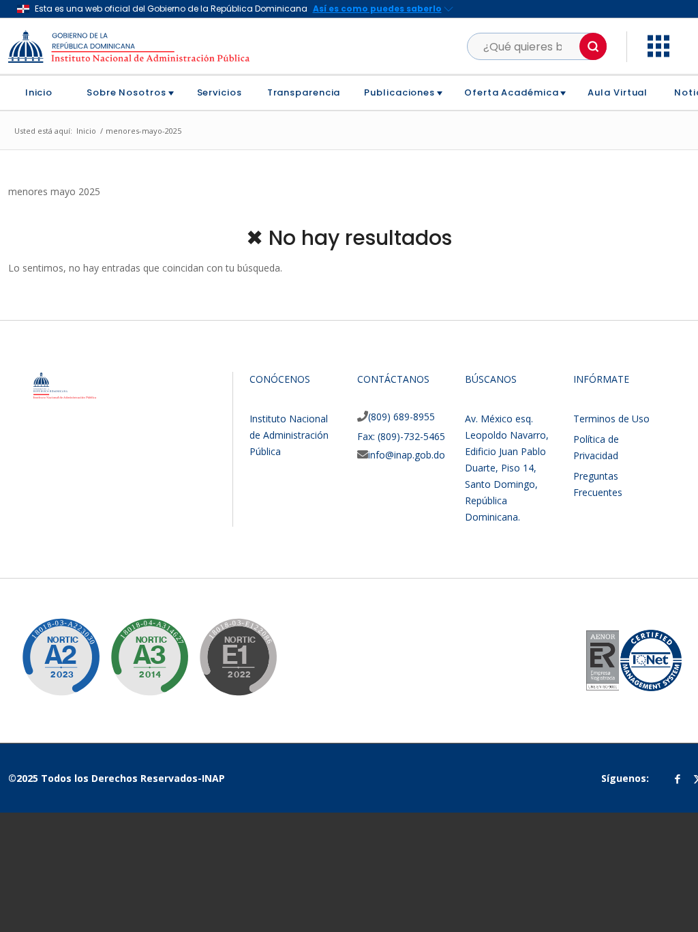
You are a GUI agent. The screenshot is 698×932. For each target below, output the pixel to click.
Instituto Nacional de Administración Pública (289, 435)
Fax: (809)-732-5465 (401, 436)
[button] (593, 46)
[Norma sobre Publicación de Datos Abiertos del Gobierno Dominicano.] (139, 647)
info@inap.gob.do (406, 454)
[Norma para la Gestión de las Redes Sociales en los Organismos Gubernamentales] (228, 647)
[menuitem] (44, 93)
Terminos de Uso (611, 418)
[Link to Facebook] (677, 778)
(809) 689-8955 (401, 416)
